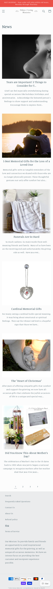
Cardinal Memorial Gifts (26, 308)
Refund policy (11, 519)
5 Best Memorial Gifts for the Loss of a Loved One (26, 162)
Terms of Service (12, 531)
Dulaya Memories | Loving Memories (22, 588)
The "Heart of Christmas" (26, 380)
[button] (3, 11)
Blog (7, 525)
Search (8, 495)
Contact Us (10, 507)
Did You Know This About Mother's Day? (26, 454)
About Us (9, 513)
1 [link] (15, 486)
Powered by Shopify (39, 588)
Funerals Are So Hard (26, 236)
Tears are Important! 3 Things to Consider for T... (26, 83)
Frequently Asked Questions (17, 501)
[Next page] (37, 487)
